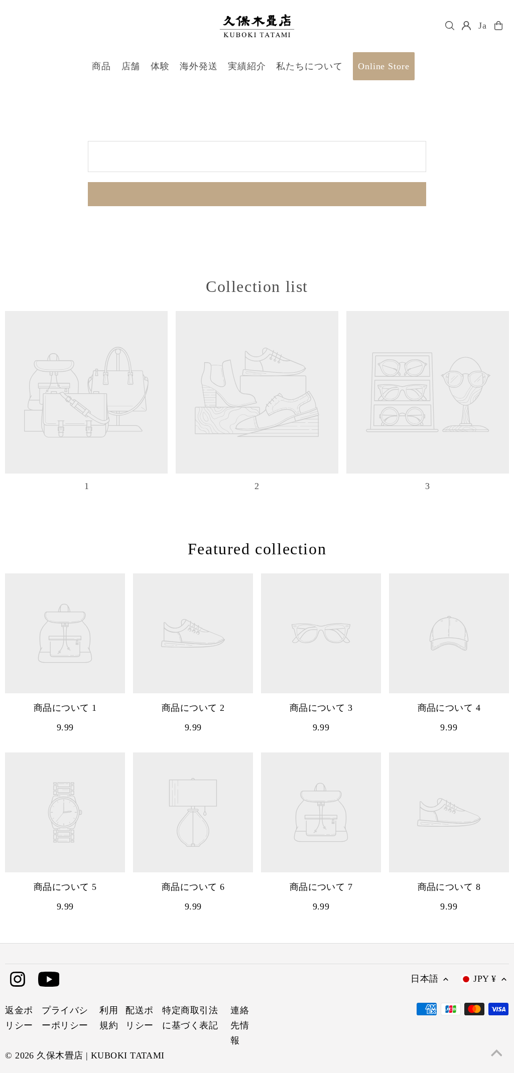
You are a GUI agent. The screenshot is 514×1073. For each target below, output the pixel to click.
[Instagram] (17, 980)
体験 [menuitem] (160, 66)
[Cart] (498, 25)
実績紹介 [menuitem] (247, 66)
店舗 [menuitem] (131, 66)
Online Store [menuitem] (384, 66)
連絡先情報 (239, 1025)
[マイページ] (466, 25)
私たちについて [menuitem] (309, 66)
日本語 (424, 979)
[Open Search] (449, 25)
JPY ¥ (484, 979)
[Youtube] (49, 980)
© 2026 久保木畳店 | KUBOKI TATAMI (85, 1055)
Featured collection (257, 549)
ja (482, 26)
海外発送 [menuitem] (199, 66)
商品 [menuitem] (101, 66)
